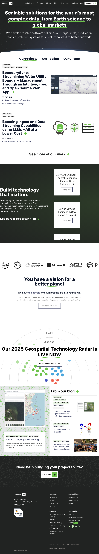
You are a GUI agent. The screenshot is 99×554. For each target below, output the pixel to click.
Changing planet (8, 67)
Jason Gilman (33, 436)
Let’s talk (46, 474)
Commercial (7, 114)
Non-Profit (6, 64)
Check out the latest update (49, 364)
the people (34, 292)
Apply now (67, 190)
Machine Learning (12, 436)
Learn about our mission (49, 306)
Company (57, 441)
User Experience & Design (13, 104)
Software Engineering (61, 402)
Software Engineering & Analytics (16, 100)
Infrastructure (21, 67)
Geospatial (23, 436)
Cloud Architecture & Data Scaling (16, 142)
